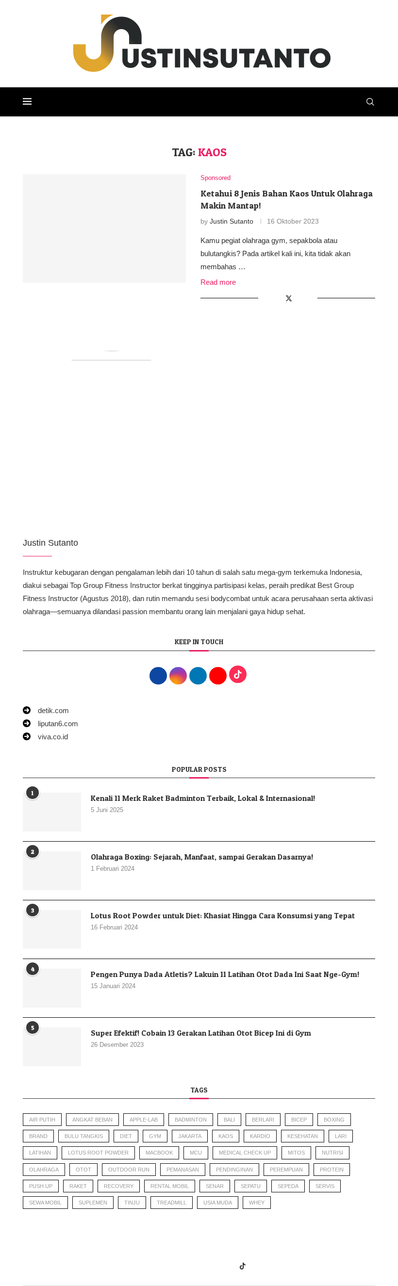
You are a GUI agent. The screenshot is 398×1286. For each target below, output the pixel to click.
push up (40, 1186)
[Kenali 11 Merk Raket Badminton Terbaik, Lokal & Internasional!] (52, 812)
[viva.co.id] (45, 737)
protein (332, 1169)
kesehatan (302, 1136)
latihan (40, 1153)
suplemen (93, 1202)
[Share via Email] (310, 298)
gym (155, 1136)
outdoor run (128, 1169)
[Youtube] (220, 1266)
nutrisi (332, 1153)
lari (341, 1136)
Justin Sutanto (231, 221)
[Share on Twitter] (288, 298)
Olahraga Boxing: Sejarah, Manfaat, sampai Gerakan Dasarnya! (202, 857)
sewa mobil (45, 1202)
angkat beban (92, 1120)
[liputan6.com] (50, 723)
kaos (225, 1136)
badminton (191, 1120)
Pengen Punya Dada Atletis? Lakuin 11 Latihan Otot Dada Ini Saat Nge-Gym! (225, 974)
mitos (296, 1153)
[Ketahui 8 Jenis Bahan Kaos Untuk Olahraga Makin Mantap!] (104, 228)
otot (83, 1169)
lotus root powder (98, 1153)
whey (257, 1202)
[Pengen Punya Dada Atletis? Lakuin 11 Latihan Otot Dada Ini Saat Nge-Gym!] (52, 988)
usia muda (217, 1202)
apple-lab (144, 1120)
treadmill (171, 1202)
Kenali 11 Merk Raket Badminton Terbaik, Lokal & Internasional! (203, 798)
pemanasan (182, 1169)
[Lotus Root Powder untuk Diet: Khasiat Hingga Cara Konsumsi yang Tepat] (52, 929)
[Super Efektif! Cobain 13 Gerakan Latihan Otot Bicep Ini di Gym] (52, 1046)
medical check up (245, 1153)
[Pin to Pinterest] (299, 298)
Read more (218, 282)
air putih (42, 1120)
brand (38, 1136)
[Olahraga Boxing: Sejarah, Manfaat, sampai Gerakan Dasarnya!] (52, 870)
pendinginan (234, 1169)
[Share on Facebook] (278, 298)
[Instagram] (176, 1266)
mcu (196, 1153)
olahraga (44, 1169)
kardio (260, 1136)
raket (78, 1186)
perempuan (286, 1169)
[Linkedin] (198, 1266)
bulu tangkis (84, 1136)
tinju (132, 1202)
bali (229, 1120)
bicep (299, 1120)
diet (126, 1136)
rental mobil (169, 1186)
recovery (118, 1186)
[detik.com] (46, 710)
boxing (334, 1120)
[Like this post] (265, 298)
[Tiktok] (242, 1266)
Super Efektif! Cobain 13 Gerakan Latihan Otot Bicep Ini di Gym (201, 1033)
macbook (159, 1153)
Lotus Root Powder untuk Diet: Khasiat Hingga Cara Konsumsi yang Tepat (223, 915)
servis (324, 1186)
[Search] (370, 102)
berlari (263, 1120)
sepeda (288, 1186)
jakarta (189, 1136)
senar (215, 1186)
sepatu (251, 1186)
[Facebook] (154, 1266)
